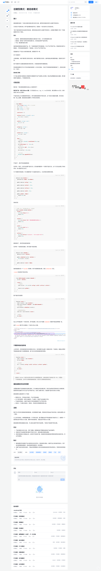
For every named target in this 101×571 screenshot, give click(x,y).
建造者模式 (38, 452)
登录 (96, 2)
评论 (62, 479)
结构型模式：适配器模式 (75, 78)
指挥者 (44, 452)
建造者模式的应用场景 (75, 63)
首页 (12, 2)
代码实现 (72, 59)
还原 (54, 542)
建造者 (50, 452)
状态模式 (63, 530)
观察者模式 (63, 554)
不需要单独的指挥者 (75, 61)
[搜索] (98, 568)
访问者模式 (63, 566)
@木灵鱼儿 (22, 459)
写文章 (91, 2)
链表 (64, 518)
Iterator (54, 560)
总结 (71, 65)
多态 (64, 512)
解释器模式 (63, 536)
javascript (55, 512)
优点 (72, 67)
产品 (55, 452)
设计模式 (20, 452)
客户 (59, 452)
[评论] (7, 16)
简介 (71, 57)
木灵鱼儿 (15, 12)
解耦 (64, 548)
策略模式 (63, 524)
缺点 (72, 69)
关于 (18, 2)
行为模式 (58, 524)
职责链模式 (60, 518)
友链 (15, 2)
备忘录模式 (63, 542)
